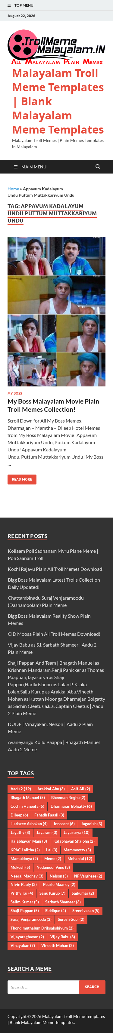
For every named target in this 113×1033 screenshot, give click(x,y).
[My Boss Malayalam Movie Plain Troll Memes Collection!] (56, 311)
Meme (52, 858)
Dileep (19, 815)
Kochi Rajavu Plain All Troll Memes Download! (56, 569)
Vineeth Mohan (57, 945)
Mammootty (77, 849)
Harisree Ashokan (29, 823)
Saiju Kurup (52, 893)
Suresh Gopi (71, 919)
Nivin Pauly (24, 884)
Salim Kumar (25, 901)
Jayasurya (76, 832)
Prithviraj (22, 893)
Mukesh (20, 867)
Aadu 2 (21, 788)
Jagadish (91, 823)
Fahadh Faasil (49, 815)
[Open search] (97, 167)
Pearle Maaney (59, 884)
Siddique (55, 910)
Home (13, 188)
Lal (51, 849)
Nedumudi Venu (53, 867)
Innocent (64, 823)
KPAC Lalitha (25, 849)
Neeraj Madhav (27, 876)
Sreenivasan (85, 910)
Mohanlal (79, 858)
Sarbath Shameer (63, 901)
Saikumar (83, 893)
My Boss (15, 393)
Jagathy (20, 832)
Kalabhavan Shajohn (74, 841)
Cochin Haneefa (27, 806)
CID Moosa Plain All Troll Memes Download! (54, 634)
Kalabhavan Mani (29, 841)
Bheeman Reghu (68, 797)
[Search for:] (56, 987)
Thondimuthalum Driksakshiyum (42, 928)
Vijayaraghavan (27, 936)
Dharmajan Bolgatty (71, 806)
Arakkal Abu (51, 788)
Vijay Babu (62, 936)
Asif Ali (80, 788)
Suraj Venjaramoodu (31, 919)
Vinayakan (23, 945)
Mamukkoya (24, 858)
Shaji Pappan (25, 910)
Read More (20, 478)
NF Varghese (88, 876)
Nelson (59, 876)
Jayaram (46, 832)
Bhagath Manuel (28, 797)
